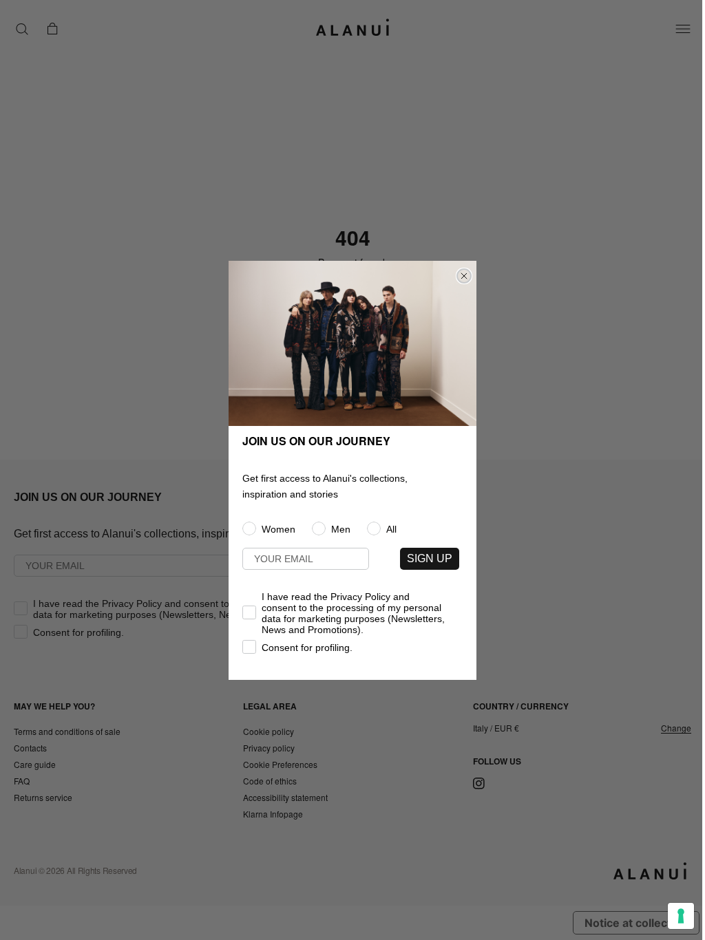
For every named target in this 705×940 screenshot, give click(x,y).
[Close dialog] (464, 276)
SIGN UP (429, 558)
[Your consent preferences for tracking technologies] (681, 916)
